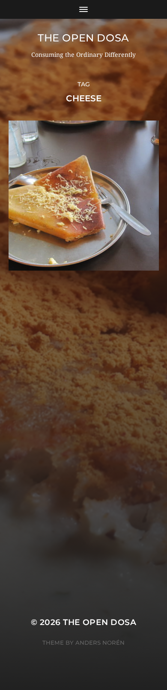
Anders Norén (100, 642)
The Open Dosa (83, 38)
